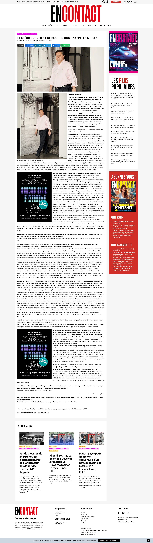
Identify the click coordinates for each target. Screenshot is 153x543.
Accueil (83, 512)
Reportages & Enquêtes (87, 516)
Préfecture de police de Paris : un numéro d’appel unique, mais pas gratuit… (121, 105)
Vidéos (83, 523)
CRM (65, 25)
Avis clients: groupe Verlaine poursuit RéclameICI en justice (122, 112)
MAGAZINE (92, 25)
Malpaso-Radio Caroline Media (126, 522)
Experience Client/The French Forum (127, 517)
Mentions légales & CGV (88, 534)
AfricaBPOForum (122, 519)
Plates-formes (85, 518)
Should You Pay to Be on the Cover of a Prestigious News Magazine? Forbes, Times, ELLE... (60, 463)
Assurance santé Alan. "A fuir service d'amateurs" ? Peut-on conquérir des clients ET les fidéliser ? (122, 119)
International (54, 450)
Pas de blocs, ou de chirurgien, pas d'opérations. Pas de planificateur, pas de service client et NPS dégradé (30, 463)
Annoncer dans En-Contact (88, 532)
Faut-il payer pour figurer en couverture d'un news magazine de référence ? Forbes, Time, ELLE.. (90, 463)
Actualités (53, 446)
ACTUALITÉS (47, 25)
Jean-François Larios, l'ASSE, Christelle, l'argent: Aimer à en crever (122, 132)
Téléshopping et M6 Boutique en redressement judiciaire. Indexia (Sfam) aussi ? (123, 161)
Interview (29, 446)
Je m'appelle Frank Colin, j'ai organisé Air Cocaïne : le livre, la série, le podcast (123, 126)
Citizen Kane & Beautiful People (27, 34)
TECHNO (74, 25)
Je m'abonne (116, 2)
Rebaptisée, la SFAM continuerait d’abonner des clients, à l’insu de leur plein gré (122, 139)
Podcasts (83, 521)
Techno (22, 446)
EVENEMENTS (105, 25)
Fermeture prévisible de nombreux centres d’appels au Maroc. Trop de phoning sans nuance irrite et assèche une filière (122, 96)
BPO (57, 25)
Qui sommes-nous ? (86, 528)
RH (82, 25)
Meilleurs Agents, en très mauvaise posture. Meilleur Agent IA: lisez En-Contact (122, 147)
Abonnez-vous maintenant (109, 540)
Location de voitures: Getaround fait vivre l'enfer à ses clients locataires (122, 154)
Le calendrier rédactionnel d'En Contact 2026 (93, 530)
